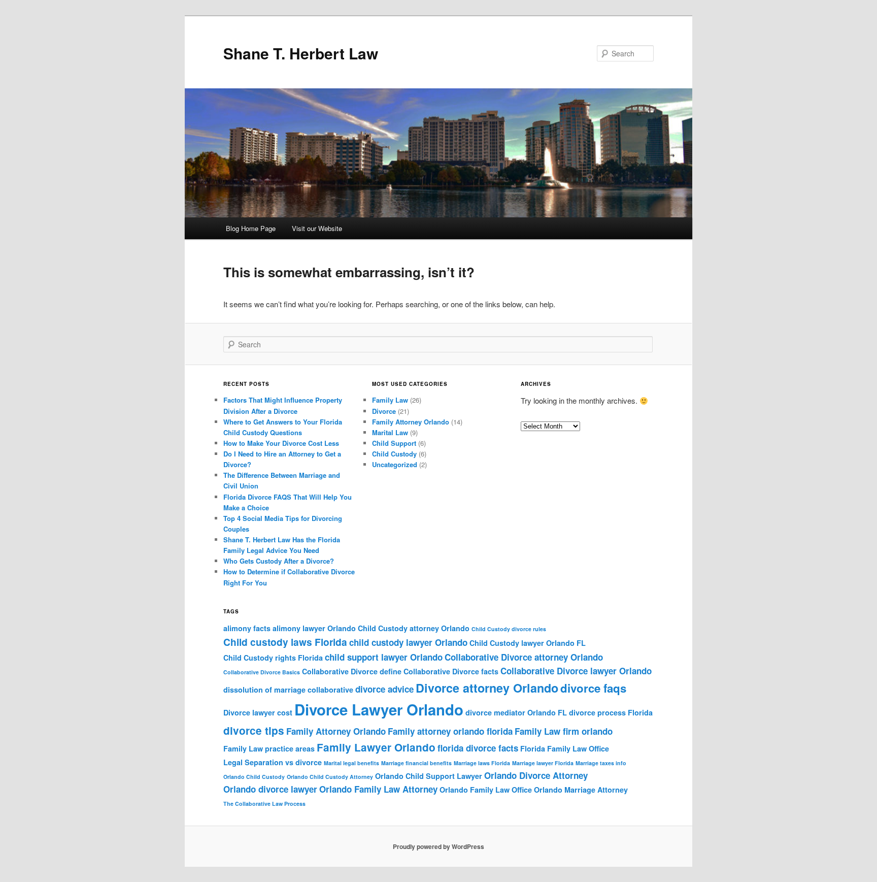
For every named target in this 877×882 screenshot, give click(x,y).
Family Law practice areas (269, 748)
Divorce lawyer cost (257, 712)
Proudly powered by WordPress (438, 846)
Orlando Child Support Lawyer (428, 776)
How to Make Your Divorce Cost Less (281, 443)
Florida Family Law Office (564, 748)
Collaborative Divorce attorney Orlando (524, 657)
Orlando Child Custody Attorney (330, 776)
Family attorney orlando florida (450, 731)
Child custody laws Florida (285, 642)
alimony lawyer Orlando (314, 628)
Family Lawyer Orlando (376, 747)
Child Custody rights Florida (273, 657)
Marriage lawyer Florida (543, 763)
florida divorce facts (477, 748)
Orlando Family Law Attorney (378, 789)
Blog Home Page (251, 228)
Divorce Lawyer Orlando (378, 709)
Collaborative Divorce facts (450, 671)
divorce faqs (593, 688)
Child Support (394, 443)
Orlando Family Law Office (486, 790)
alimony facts (247, 628)
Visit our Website (317, 228)
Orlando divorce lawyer (270, 789)
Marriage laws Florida (482, 763)
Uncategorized (394, 464)
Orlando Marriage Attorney (581, 790)
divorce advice (384, 689)
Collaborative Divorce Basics (261, 672)
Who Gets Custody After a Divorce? (278, 561)
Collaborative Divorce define (351, 671)
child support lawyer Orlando (384, 657)
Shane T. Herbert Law (300, 53)
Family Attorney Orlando (410, 422)
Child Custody (394, 454)
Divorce (384, 411)
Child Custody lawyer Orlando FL (527, 643)
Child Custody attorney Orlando (413, 628)
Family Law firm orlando (564, 731)
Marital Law (390, 432)
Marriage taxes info (601, 763)
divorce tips (253, 730)
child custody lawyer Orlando (408, 642)
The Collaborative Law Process (264, 803)
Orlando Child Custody (254, 776)
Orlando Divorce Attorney (536, 775)
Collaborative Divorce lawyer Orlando (576, 671)
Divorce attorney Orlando (487, 687)
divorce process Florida (611, 712)
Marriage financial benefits (416, 763)
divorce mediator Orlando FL (516, 712)
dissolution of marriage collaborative (288, 689)
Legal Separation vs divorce (272, 762)
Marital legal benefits (351, 763)
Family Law (390, 400)
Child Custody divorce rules (508, 629)
